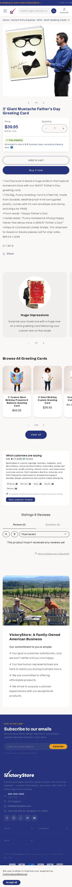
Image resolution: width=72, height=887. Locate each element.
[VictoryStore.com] (13, 11)
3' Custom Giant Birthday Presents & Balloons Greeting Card (17, 401)
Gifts (39, 20)
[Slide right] (43, 102)
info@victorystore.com (19, 806)
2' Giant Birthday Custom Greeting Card (47, 400)
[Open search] (6, 534)
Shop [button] (7, 828)
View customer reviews (20, 499)
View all (36, 434)
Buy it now (36, 170)
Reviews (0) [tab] (19, 524)
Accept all (11, 882)
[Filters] (14, 534)
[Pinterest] (27, 818)
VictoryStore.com (20, 854)
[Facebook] (7, 818)
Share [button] (10, 253)
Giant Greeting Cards (55, 20)
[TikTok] (20, 818)
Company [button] (44, 828)
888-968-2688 (16, 794)
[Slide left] (28, 102)
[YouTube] (34, 818)
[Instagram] (14, 818)
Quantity (47, 121)
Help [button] (7, 840)
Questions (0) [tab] (53, 524)
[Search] (53, 10)
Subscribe (58, 746)
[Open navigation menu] (5, 11)
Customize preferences (15, 874)
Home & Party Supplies (23, 20)
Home (6, 20)
